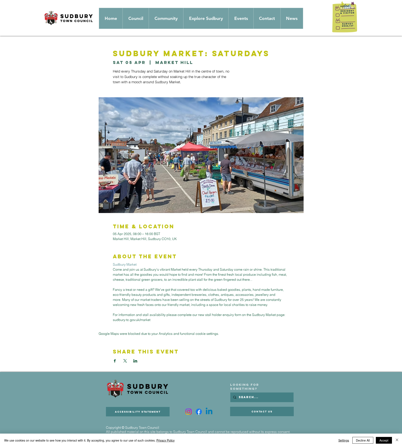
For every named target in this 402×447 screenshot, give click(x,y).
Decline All (363, 440)
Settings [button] (343, 440)
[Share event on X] (125, 361)
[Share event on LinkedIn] (135, 361)
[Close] (396, 440)
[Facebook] (199, 412)
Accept (383, 440)
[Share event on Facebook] (115, 361)
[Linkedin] (209, 412)
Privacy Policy (165, 440)
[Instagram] (188, 412)
